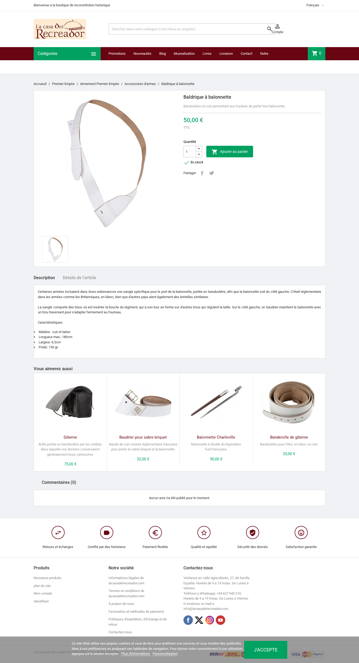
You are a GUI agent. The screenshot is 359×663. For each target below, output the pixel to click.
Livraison (226, 54)
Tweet (211, 173)
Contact (246, 54)
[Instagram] (209, 620)
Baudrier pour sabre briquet (143, 437)
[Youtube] (220, 620)
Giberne (70, 437)
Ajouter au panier (230, 152)
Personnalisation (165, 654)
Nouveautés (142, 54)
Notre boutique (266, 60)
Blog (162, 54)
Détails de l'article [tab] (79, 277)
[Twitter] (199, 620)
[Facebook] (188, 620)
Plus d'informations (136, 654)
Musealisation (184, 54)
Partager (202, 173)
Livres (207, 54)
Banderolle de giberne (289, 437)
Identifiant (41, 601)
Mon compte (43, 593)
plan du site (42, 586)
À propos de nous (121, 604)
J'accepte (266, 649)
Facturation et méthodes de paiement (136, 612)
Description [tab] (44, 277)
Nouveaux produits (47, 578)
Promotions (117, 54)
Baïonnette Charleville (216, 437)
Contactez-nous (120, 632)
